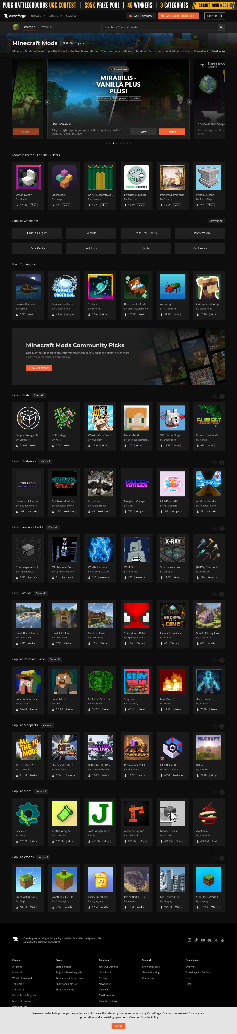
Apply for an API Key (67, 984)
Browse (36, 15)
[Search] (221, 27)
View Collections (39, 368)
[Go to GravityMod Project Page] (137, 426)
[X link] (216, 940)
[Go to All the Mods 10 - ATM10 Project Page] (28, 756)
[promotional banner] (118, 5)
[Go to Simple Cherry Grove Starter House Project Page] (209, 624)
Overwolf (190, 967)
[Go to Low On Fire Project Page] (173, 690)
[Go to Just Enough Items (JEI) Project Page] (100, 822)
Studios (71, 15)
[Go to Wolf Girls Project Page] (137, 558)
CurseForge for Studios (197, 972)
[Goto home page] (15, 16)
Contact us (148, 978)
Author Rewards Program (69, 978)
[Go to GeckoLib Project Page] (28, 822)
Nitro (188, 984)
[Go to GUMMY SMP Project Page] (173, 492)
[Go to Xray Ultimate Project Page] (209, 690)
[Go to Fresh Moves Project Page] (64, 690)
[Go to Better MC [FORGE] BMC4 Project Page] (100, 756)
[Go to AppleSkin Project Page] (209, 822)
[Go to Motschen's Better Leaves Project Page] (100, 690)
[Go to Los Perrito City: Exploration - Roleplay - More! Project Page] (173, 888)
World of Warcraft (22, 978)
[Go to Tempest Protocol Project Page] (64, 295)
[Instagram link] (190, 940)
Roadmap (104, 990)
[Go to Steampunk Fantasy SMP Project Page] (28, 492)
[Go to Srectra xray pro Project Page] (173, 558)
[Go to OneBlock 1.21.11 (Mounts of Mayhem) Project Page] (64, 888)
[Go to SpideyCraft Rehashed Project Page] (137, 624)
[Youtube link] (203, 940)
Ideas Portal (105, 972)
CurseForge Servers (109, 1001)
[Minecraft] (15, 27)
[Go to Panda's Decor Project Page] (209, 186)
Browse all (216, 221)
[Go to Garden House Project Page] (100, 624)
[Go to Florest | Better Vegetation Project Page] (209, 426)
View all (39, 395)
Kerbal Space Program (24, 995)
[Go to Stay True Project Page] (137, 690)
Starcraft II (18, 990)
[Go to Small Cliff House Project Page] (64, 624)
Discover (29, 27)
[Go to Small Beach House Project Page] (28, 624)
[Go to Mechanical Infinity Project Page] (64, 492)
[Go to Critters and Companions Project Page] (209, 295)
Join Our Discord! (108, 967)
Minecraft (17, 972)
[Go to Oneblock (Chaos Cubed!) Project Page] (28, 888)
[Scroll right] (222, 396)
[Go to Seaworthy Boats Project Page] (28, 295)
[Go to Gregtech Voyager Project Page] (137, 492)
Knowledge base (151, 967)
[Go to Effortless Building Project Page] (137, 186)
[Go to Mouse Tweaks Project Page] (173, 822)
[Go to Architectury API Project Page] (137, 822)
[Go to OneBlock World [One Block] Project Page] (209, 888)
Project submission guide (69, 972)
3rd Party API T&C (65, 990)
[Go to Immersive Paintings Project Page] (173, 186)
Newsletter (105, 984)
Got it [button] (118, 1026)
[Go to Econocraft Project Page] (100, 492)
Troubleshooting (150, 972)
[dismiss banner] (231, 5)
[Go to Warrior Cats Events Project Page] (100, 426)
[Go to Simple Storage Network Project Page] (28, 426)
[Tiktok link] (196, 940)
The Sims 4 (18, 984)
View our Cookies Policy (143, 1017)
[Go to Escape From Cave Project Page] (173, 624)
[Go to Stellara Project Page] (100, 295)
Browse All (45, 27)
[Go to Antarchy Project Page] (173, 295)
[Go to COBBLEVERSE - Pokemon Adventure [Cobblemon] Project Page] (173, 756)
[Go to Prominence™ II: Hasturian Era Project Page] (137, 756)
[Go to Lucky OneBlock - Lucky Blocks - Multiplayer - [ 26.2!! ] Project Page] (100, 888)
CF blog (103, 978)
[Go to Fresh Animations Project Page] (28, 690)
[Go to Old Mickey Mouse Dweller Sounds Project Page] (64, 558)
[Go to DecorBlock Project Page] (64, 186)
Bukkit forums (106, 995)
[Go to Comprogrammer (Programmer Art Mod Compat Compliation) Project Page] (28, 558)
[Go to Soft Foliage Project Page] (64, 426)
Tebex (188, 978)
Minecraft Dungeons (23, 1001)
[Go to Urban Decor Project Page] (28, 186)
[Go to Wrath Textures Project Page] (100, 558)
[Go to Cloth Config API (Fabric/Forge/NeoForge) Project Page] (64, 822)
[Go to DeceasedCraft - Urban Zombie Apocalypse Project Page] (64, 756)
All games (17, 967)
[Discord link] (209, 940)
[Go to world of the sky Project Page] (209, 492)
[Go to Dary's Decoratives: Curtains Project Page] (100, 186)
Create (53, 15)
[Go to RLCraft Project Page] (209, 756)
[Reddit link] (223, 940)
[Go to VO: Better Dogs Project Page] (173, 426)
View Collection (162, 132)
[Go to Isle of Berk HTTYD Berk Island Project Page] (137, 888)
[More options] (230, 15)
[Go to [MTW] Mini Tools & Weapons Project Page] (209, 558)
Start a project (63, 967)
